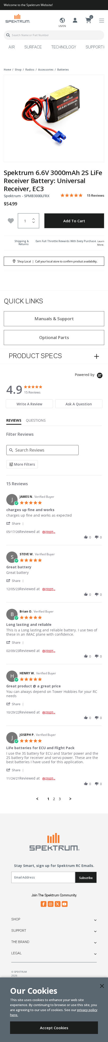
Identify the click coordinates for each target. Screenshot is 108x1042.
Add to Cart (74, 220)
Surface (33, 47)
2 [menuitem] (54, 799)
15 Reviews (95, 195)
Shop (15, 919)
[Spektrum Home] (17, 18)
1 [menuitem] (48, 799)
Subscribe (86, 878)
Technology (63, 47)
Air (12, 47)
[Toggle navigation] (101, 20)
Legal (16, 953)
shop (18, 69)
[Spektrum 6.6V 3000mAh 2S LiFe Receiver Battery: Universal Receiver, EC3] (54, 115)
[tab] (29, 403)
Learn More (100, 242)
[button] (15, 523)
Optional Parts (54, 337)
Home (7, 69)
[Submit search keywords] (8, 35)
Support (18, 930)
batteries (63, 69)
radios (29, 69)
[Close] (102, 986)
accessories (45, 69)
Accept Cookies (54, 1027)
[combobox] (54, 35)
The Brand (20, 942)
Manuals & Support (54, 318)
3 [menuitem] (60, 799)
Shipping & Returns (22, 242)
